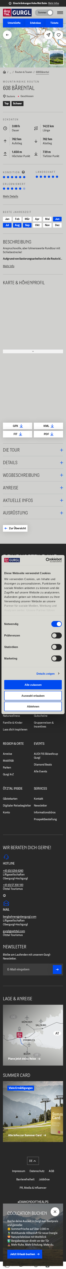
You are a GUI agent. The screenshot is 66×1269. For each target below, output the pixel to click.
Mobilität (8, 760)
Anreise (7, 754)
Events (39, 744)
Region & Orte (13, 744)
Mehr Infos (53, 3)
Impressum (18, 1171)
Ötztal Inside (13, 788)
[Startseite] (4, 72)
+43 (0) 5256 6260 (13, 870)
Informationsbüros (45, 812)
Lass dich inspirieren (15, 729)
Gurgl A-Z (8, 774)
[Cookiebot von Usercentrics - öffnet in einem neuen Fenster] (46, 560)
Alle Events (40, 771)
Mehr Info (8, 266)
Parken (7, 767)
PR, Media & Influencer (33, 1187)
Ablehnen (33, 706)
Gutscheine (40, 715)
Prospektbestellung (45, 819)
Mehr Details (10, 196)
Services (40, 788)
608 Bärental (42, 72)
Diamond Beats (43, 764)
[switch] (56, 635)
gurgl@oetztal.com (14, 931)
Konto (6, 812)
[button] (33, 450)
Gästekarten (10, 798)
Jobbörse (44, 1179)
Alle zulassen (33, 684)
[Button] (57, 969)
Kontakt (38, 798)
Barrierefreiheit (25, 1179)
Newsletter (40, 805)
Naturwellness (11, 715)
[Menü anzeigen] (60, 13)
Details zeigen (45, 673)
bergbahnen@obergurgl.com (19, 916)
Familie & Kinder (12, 722)
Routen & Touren (23, 72)
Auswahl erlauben (33, 695)
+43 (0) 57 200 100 (13, 885)
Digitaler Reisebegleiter (17, 805)
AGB (51, 1171)
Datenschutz (37, 1171)
